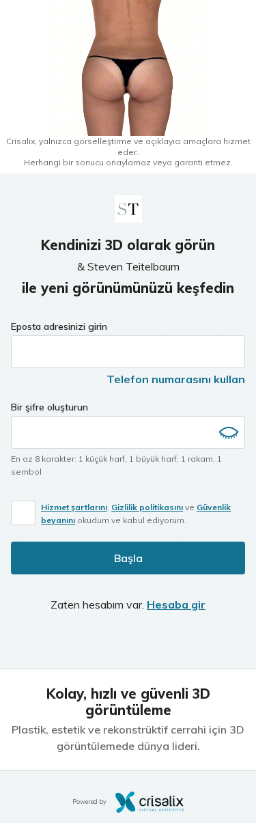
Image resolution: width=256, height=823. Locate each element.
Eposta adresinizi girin (59, 326)
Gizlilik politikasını (147, 507)
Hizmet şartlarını (74, 507)
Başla (128, 558)
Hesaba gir (176, 604)
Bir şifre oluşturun (49, 407)
